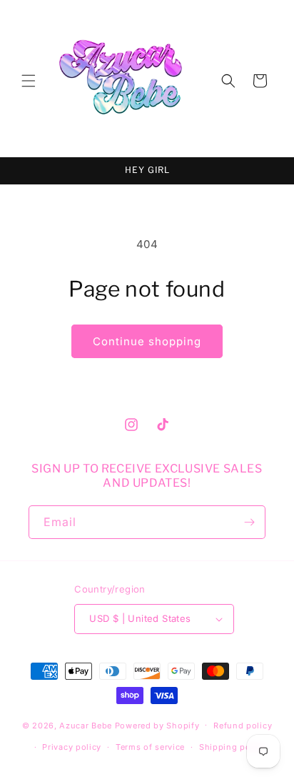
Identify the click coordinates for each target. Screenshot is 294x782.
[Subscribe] (249, 522)
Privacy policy (71, 747)
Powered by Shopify (157, 725)
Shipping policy (232, 747)
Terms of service (150, 747)
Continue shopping (147, 341)
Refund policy (242, 726)
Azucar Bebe (85, 725)
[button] (28, 80)
